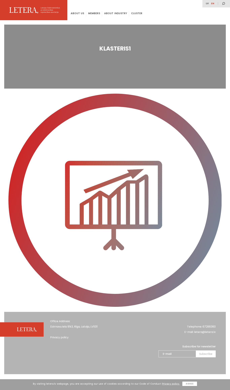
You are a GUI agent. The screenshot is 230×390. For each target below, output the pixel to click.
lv (207, 3)
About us (77, 13)
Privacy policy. (171, 383)
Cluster (136, 13)
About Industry (115, 13)
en (212, 3)
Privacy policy (59, 337)
